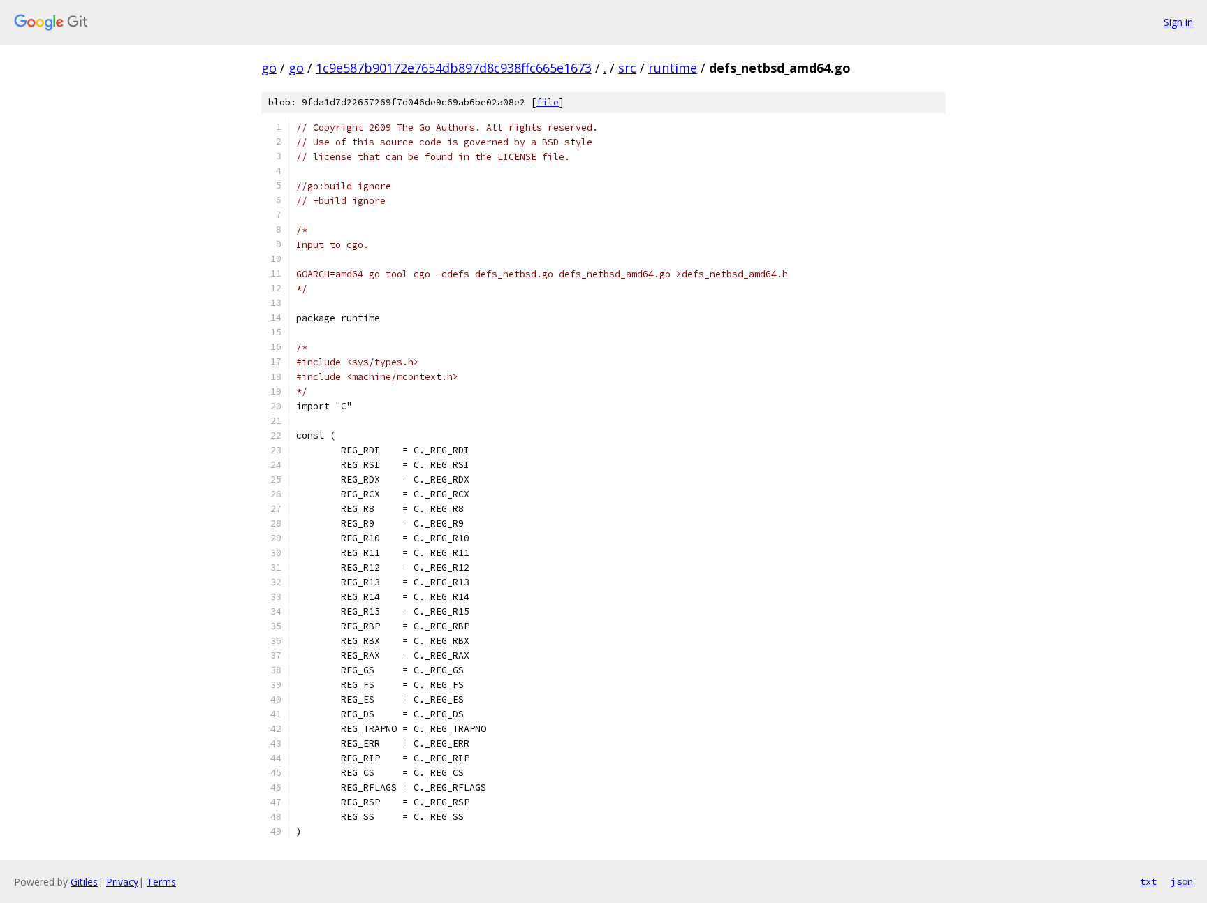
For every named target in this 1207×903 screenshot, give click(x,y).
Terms (161, 881)
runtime (672, 67)
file (547, 102)
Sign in (1178, 22)
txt (1148, 881)
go (269, 67)
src (627, 67)
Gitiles (84, 881)
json (1182, 881)
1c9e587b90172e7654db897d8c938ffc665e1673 (454, 67)
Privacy (122, 881)
